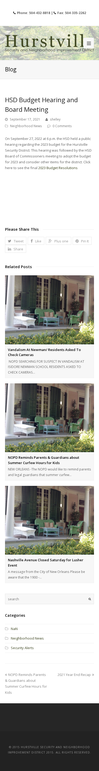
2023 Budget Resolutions (58, 167)
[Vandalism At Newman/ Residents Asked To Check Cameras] (49, 309)
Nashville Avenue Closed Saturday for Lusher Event (45, 563)
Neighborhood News (26, 126)
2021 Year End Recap (74, 674)
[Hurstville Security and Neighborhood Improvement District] (49, 43)
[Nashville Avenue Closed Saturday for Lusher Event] (49, 520)
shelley (55, 119)
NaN (14, 628)
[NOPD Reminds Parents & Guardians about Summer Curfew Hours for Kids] (49, 417)
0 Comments (62, 126)
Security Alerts (22, 647)
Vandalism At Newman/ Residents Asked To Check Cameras (44, 352)
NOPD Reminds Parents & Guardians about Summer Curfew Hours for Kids (43, 460)
